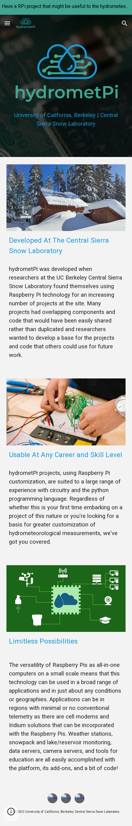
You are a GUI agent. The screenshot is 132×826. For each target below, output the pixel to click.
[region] (66, 7)
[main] (66, 119)
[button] (7, 23)
